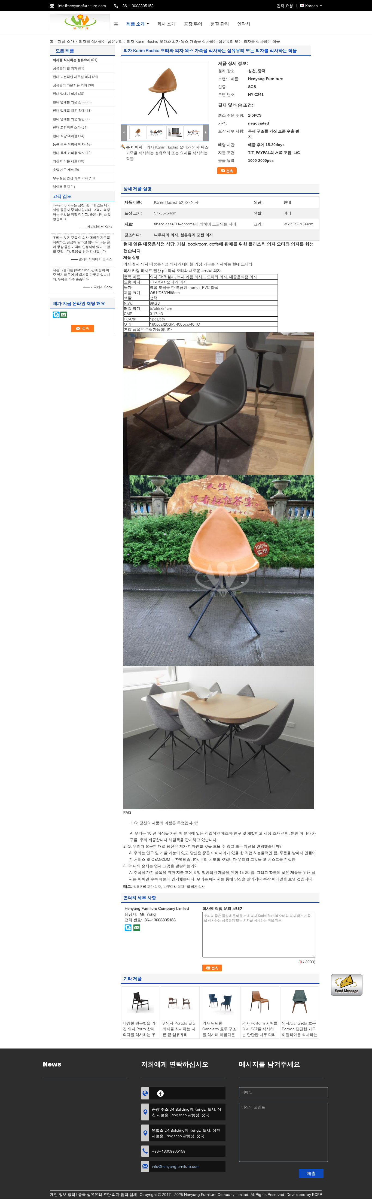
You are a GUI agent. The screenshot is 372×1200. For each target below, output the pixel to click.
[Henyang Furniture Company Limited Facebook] (160, 1093)
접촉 (229, 171)
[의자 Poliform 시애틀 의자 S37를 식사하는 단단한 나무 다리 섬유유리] (260, 1001)
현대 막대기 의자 (65, 94)
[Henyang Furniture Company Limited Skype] (128, 927)
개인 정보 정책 (62, 1194)
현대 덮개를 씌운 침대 (69, 110)
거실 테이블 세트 (65, 161)
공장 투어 (193, 23)
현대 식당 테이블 (65, 136)
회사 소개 (166, 23)
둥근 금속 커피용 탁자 (69, 144)
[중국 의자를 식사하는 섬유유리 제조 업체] (80, 21)
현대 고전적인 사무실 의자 (72, 77)
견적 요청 (285, 5)
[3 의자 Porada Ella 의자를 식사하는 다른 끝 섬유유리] (180, 1001)
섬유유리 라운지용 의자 (70, 85)
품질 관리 (220, 23)
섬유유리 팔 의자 (65, 68)
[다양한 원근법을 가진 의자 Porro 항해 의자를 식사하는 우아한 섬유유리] (140, 1001)
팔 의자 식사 (196, 886)
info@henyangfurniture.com (82, 5)
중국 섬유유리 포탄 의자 (99, 1194)
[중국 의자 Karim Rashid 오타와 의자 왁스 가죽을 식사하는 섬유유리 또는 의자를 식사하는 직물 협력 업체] (165, 91)
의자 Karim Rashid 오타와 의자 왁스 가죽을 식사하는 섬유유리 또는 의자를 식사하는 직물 (167, 153)
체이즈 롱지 (61, 186)
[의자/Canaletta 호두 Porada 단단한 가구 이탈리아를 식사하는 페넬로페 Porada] (299, 1001)
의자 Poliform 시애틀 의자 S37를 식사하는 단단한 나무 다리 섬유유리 (260, 1032)
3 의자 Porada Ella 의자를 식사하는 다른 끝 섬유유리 (179, 1029)
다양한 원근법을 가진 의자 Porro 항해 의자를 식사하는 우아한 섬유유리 (139, 1032)
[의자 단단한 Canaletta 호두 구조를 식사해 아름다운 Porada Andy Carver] (220, 1001)
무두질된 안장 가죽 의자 (70, 178)
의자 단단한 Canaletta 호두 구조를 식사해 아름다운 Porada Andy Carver (219, 1034)
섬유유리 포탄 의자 (147, 886)
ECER (317, 1194)
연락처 (243, 23)
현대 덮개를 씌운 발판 (69, 119)
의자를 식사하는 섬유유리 (101, 41)
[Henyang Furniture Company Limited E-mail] (136, 927)
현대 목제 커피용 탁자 (69, 153)
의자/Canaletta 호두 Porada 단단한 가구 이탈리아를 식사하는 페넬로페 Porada (299, 1032)
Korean (311, 5)
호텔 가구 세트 (63, 170)
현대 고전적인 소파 (67, 127)
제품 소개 (135, 23)
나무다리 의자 (174, 886)
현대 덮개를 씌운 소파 (69, 102)
